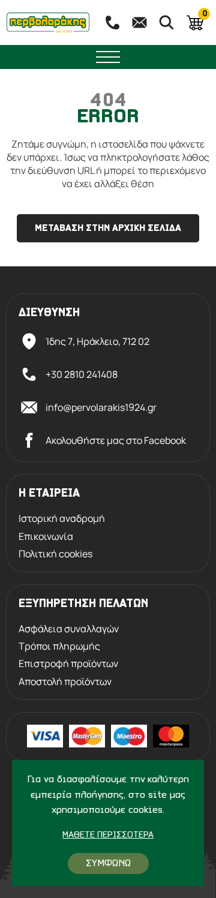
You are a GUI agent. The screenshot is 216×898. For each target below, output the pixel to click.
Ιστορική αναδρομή (62, 518)
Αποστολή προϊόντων (65, 681)
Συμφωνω (108, 863)
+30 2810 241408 (82, 374)
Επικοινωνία (46, 536)
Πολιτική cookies (55, 554)
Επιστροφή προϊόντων (68, 663)
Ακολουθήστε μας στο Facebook (116, 440)
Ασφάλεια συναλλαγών (69, 629)
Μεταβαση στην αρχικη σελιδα (108, 228)
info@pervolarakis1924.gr (101, 407)
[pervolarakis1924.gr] (48, 22)
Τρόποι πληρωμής (59, 646)
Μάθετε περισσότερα (108, 835)
